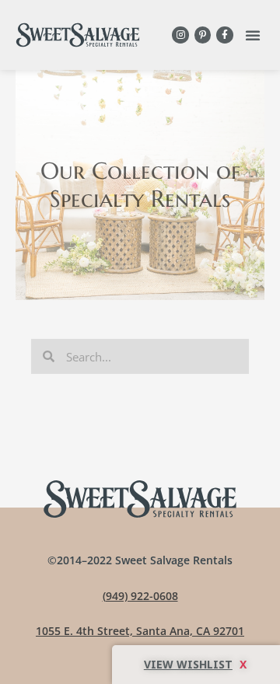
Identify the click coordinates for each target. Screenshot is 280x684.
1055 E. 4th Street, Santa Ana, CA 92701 (140, 630)
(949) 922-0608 (140, 595)
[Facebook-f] (224, 35)
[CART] (196, 664)
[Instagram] (180, 35)
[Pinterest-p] (203, 35)
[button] (252, 35)
